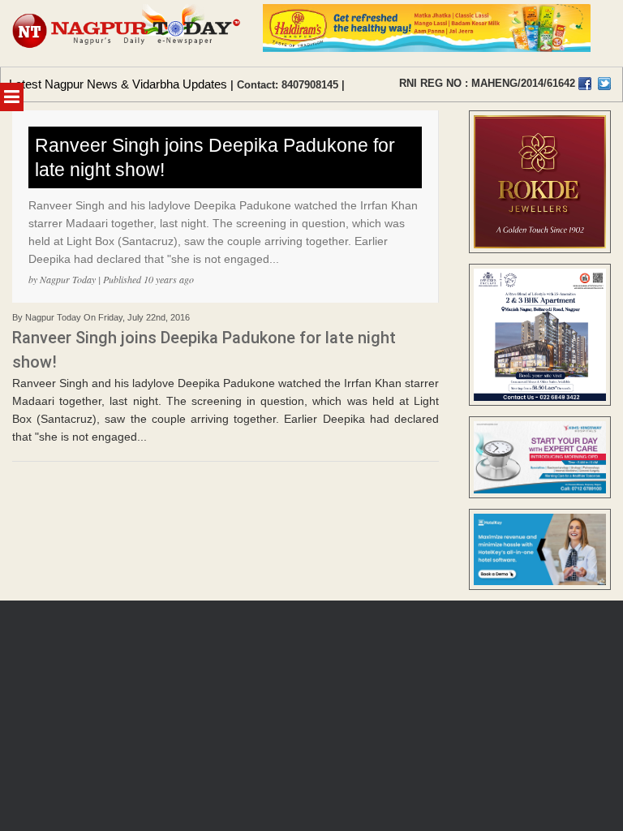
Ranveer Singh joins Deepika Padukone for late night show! (215, 157)
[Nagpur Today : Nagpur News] (127, 33)
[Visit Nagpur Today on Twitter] (604, 83)
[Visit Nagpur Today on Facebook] (584, 83)
